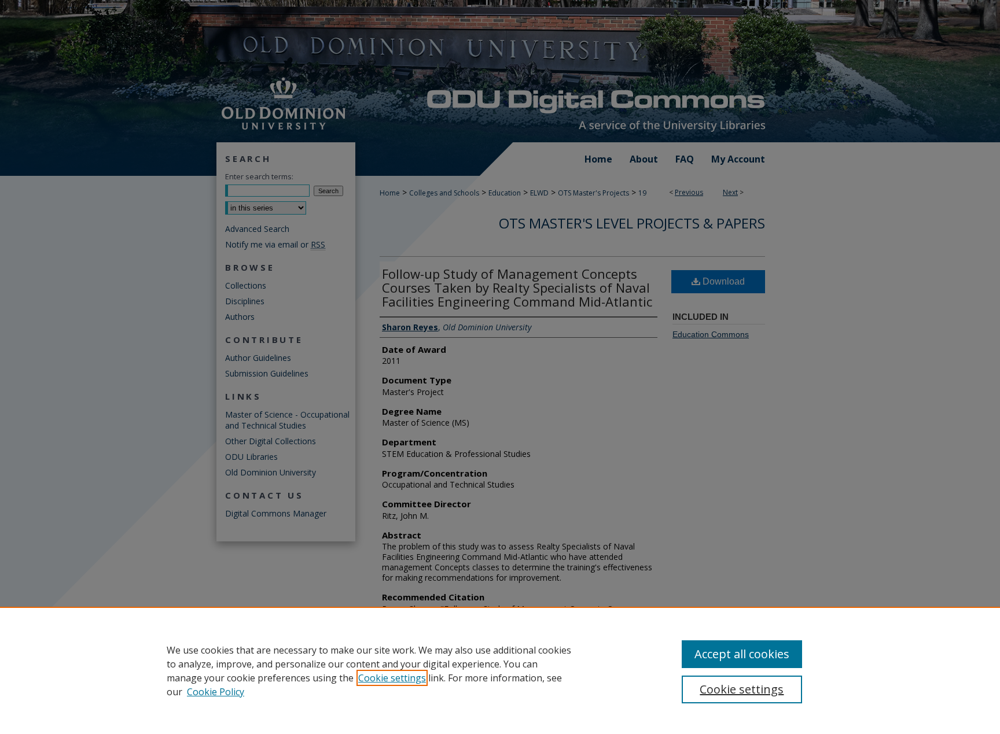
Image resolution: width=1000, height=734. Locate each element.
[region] (500, 670)
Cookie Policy (215, 691)
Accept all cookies (741, 654)
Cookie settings (392, 678)
